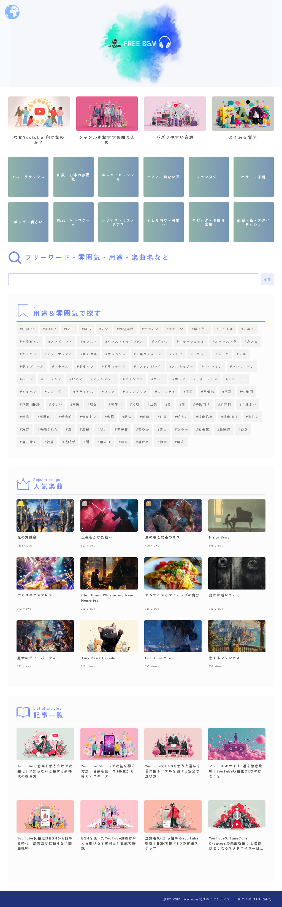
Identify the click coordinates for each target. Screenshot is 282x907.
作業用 (247, 391)
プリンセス (134, 378)
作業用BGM (31, 404)
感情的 (66, 416)
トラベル (61, 366)
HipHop (28, 328)
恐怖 (25, 416)
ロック (109, 391)
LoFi (70, 328)
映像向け (230, 416)
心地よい (249, 404)
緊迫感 (225, 429)
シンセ (177, 353)
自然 (244, 429)
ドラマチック (115, 366)
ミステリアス (207, 378)
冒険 (76, 404)
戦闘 (110, 416)
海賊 (85, 429)
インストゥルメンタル (125, 341)
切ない (95, 404)
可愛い (116, 404)
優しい (56, 404)
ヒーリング (52, 378)
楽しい (253, 416)
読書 (50, 441)
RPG (87, 328)
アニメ (248, 328)
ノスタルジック (148, 366)
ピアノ (77, 378)
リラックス (84, 391)
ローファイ (166, 391)
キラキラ (29, 353)
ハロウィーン (243, 366)
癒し (163, 429)
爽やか (144, 429)
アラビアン (31, 341)
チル (242, 353)
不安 (189, 391)
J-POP (50, 328)
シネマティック (148, 353)
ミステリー (237, 378)
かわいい (151, 328)
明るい (182, 416)
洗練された (49, 429)
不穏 (228, 391)
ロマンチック (136, 391)
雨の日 (105, 441)
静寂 (163, 441)
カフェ (252, 341)
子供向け (203, 404)
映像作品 (206, 416)
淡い (103, 429)
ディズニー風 (33, 366)
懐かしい (89, 416)
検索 (267, 279)
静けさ (144, 441)
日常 (163, 416)
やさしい (176, 328)
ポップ (180, 378)
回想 (153, 404)
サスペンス (116, 353)
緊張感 (204, 429)
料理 (145, 416)
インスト (90, 341)
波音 (25, 429)
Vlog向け (126, 328)
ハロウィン (213, 366)
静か (124, 441)
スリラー (200, 353)
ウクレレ (161, 341)
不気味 (208, 391)
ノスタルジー (183, 366)
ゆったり (201, 328)
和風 (136, 404)
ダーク (223, 353)
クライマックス (59, 353)
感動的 (45, 416)
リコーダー (56, 391)
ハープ (27, 378)
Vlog (105, 328)
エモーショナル (191, 341)
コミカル (90, 353)
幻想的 (225, 404)
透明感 (69, 441)
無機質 (122, 429)
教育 (128, 416)
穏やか (182, 429)
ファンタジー (104, 378)
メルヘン (29, 391)
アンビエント (61, 341)
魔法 (181, 441)
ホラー (159, 378)
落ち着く (29, 441)
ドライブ (86, 366)
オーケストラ (226, 341)
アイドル (226, 328)
